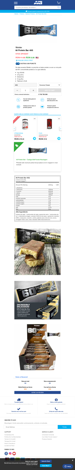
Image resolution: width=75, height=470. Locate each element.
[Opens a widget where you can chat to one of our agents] (67, 466)
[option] (25, 128)
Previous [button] (14, 128)
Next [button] (60, 128)
